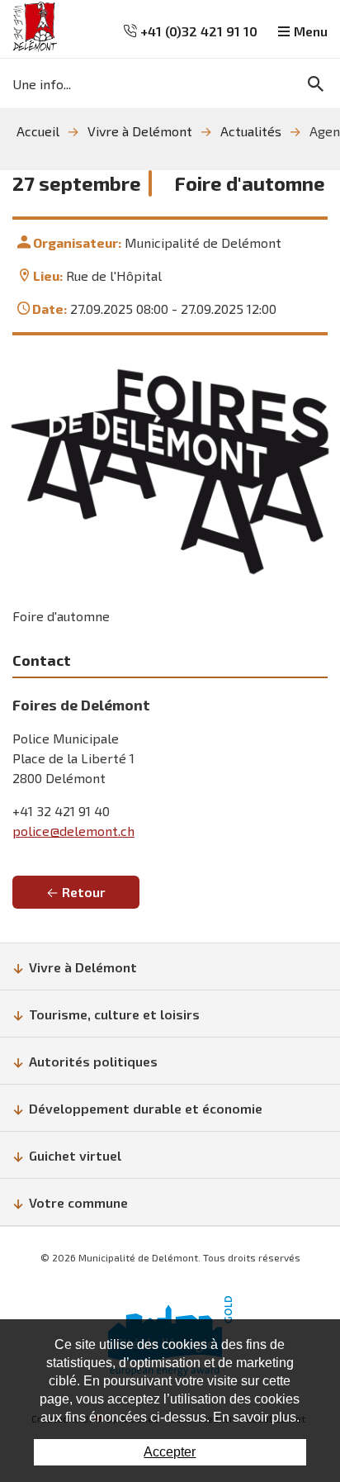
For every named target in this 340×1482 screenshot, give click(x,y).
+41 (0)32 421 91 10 (197, 31)
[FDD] (170, 471)
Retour (84, 892)
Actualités (250, 131)
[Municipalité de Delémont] (35, 27)
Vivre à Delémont (139, 131)
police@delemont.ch (73, 830)
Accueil (38, 131)
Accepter (170, 1452)
